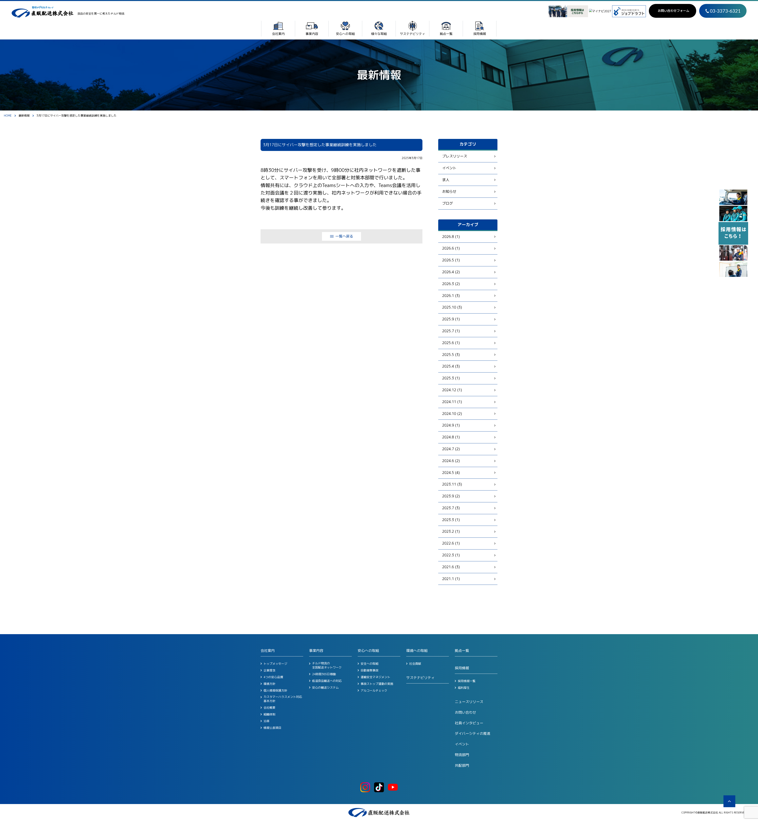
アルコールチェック (374, 691)
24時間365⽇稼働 (324, 674)
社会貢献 (415, 664)
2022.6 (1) (451, 543)
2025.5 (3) (451, 354)
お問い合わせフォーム (673, 10)
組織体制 (269, 714)
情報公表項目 (272, 728)
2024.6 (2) (451, 460)
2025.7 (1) (451, 331)
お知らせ (449, 191)
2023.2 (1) (451, 531)
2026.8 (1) (451, 236)
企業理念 (269, 670)
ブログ (447, 203)
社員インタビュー (469, 723)
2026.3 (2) (451, 283)
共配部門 (462, 765)
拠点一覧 (462, 650)
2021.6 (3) (451, 566)
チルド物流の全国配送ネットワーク (327, 665)
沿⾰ (266, 721)
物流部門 (462, 754)
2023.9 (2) (451, 496)
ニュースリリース (469, 701)
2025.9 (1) (451, 319)
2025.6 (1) (451, 342)
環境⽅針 (269, 684)
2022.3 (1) (451, 555)
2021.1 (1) (451, 578)
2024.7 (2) (451, 449)
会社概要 (269, 708)
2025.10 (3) (452, 307)
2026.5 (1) (451, 260)
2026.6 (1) (451, 248)
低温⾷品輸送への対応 (327, 681)
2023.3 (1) (451, 519)
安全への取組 (369, 664)
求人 (445, 179)
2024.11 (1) (452, 401)
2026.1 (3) (451, 295)
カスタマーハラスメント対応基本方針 (283, 699)
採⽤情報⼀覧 (467, 681)
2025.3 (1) (451, 378)
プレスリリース (454, 156)
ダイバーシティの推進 (472, 733)
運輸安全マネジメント (375, 677)
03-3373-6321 (725, 11)
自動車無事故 (369, 670)
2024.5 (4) (451, 472)
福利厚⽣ (464, 688)
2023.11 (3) (452, 484)
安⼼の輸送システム (325, 688)
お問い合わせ (465, 712)
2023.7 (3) (451, 508)
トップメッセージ (275, 664)
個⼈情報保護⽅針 (275, 691)
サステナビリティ (420, 677)
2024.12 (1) (452, 390)
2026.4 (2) (451, 272)
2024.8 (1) (451, 437)
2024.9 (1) (451, 425)
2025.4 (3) (451, 366)
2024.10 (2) (452, 413)
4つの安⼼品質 (273, 677)
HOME (8, 115)
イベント (449, 168)
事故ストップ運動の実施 (377, 684)
